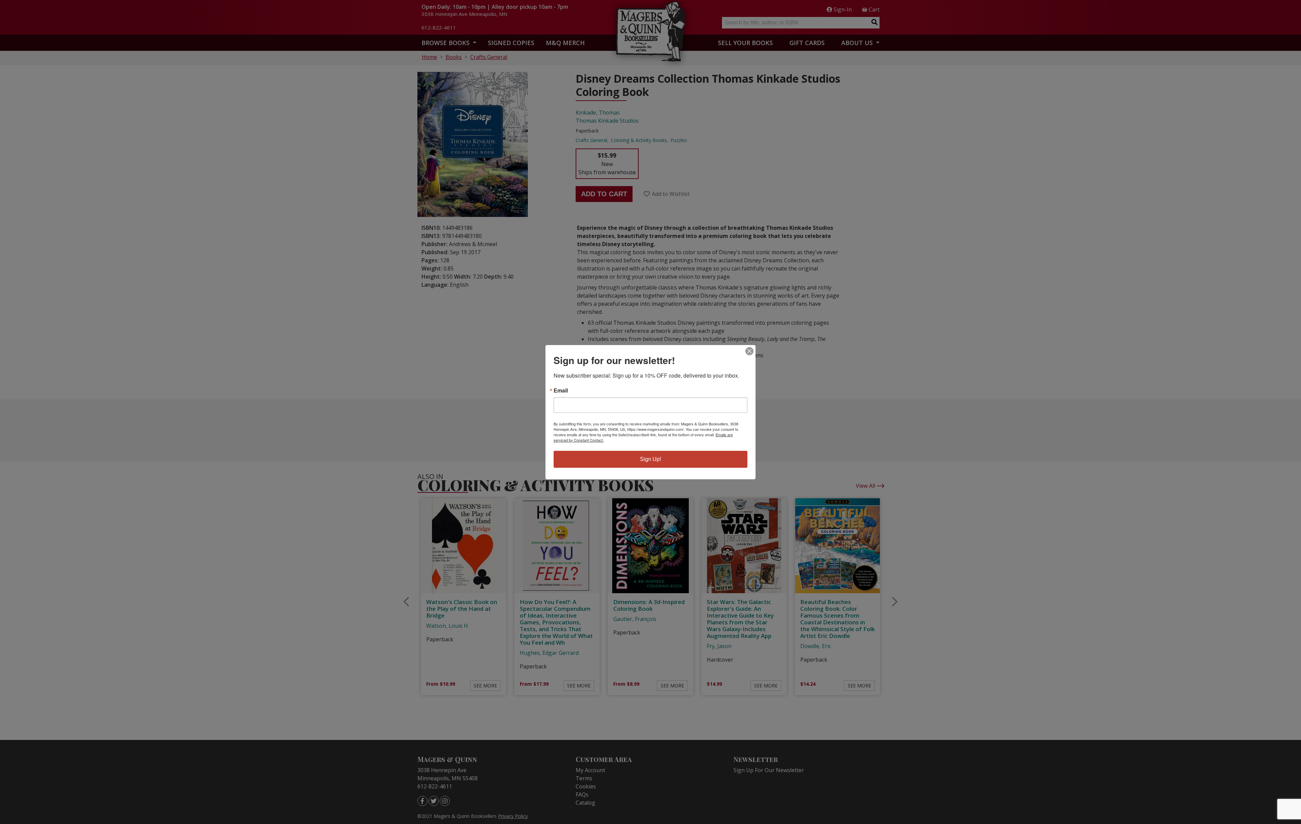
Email (561, 390)
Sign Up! (650, 459)
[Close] (749, 351)
